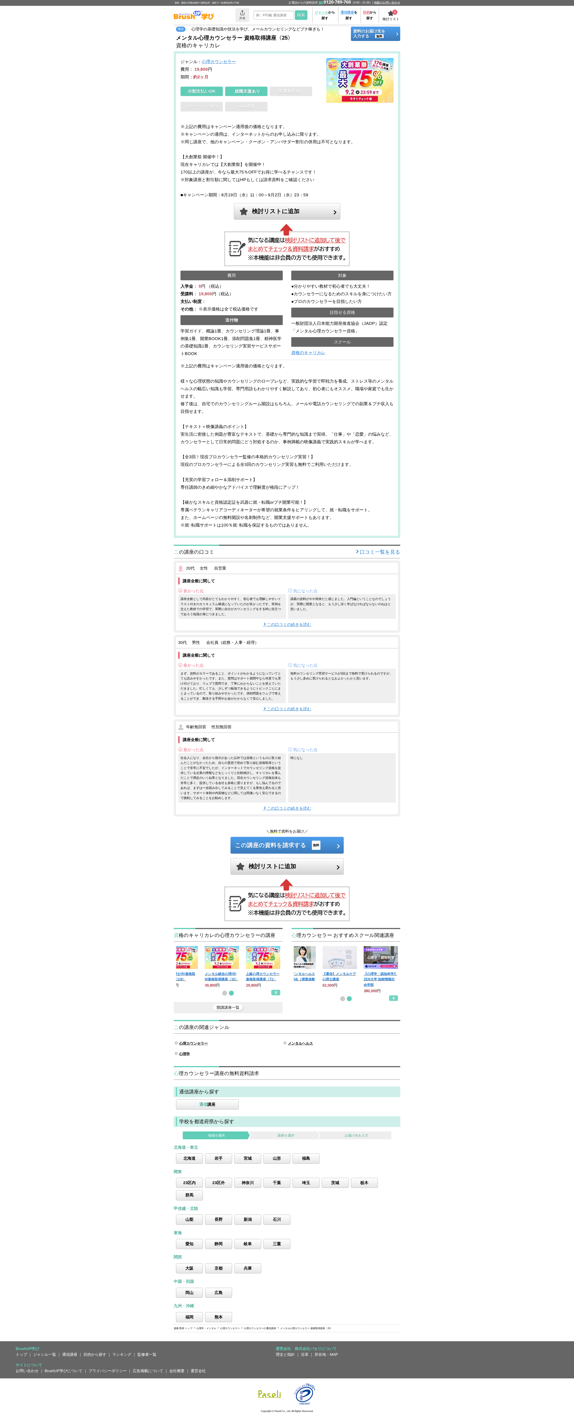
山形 (277, 1158)
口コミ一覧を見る (380, 552)
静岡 (219, 1244)
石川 (277, 1219)
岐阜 (248, 1244)
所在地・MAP (326, 1354)
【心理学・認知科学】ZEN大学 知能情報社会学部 (380, 979)
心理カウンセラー (219, 61)
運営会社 (198, 1371)
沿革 (305, 1354)
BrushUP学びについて (64, 1371)
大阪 (189, 1268)
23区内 (189, 1182)
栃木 (364, 1182)
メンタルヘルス (300, 1043)
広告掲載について (148, 1371)
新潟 (248, 1219)
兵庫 (248, 1268)
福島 (306, 1158)
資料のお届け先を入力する (369, 33)
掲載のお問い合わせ (387, 2)
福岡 (189, 1317)
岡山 (189, 1292)
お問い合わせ (27, 1371)
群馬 (189, 1195)
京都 (219, 1268)
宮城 (248, 1158)
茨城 (335, 1182)
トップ (21, 1354)
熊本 (219, 1317)
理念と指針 (285, 1354)
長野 (219, 1219)
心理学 (184, 1054)
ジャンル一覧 (44, 1354)
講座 (207, 1104)
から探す (325, 15)
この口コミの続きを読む (289, 624)
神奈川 (248, 1182)
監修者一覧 (147, 1354)
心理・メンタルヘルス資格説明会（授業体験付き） (298, 979)
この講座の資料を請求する (277, 845)
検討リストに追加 (276, 211)
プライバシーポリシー (108, 1371)
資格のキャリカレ (308, 352)
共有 (242, 18)
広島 (219, 1292)
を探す (349, 15)
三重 (277, 1244)
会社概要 (177, 1371)
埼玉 (306, 1182)
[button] (224, 993)
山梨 (189, 1219)
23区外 (218, 1182)
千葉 (277, 1182)
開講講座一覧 (228, 1007)
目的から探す (94, 1354)
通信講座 (69, 1354)
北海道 (189, 1158)
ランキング (121, 1354)
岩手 (219, 1158)
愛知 (189, 1244)
